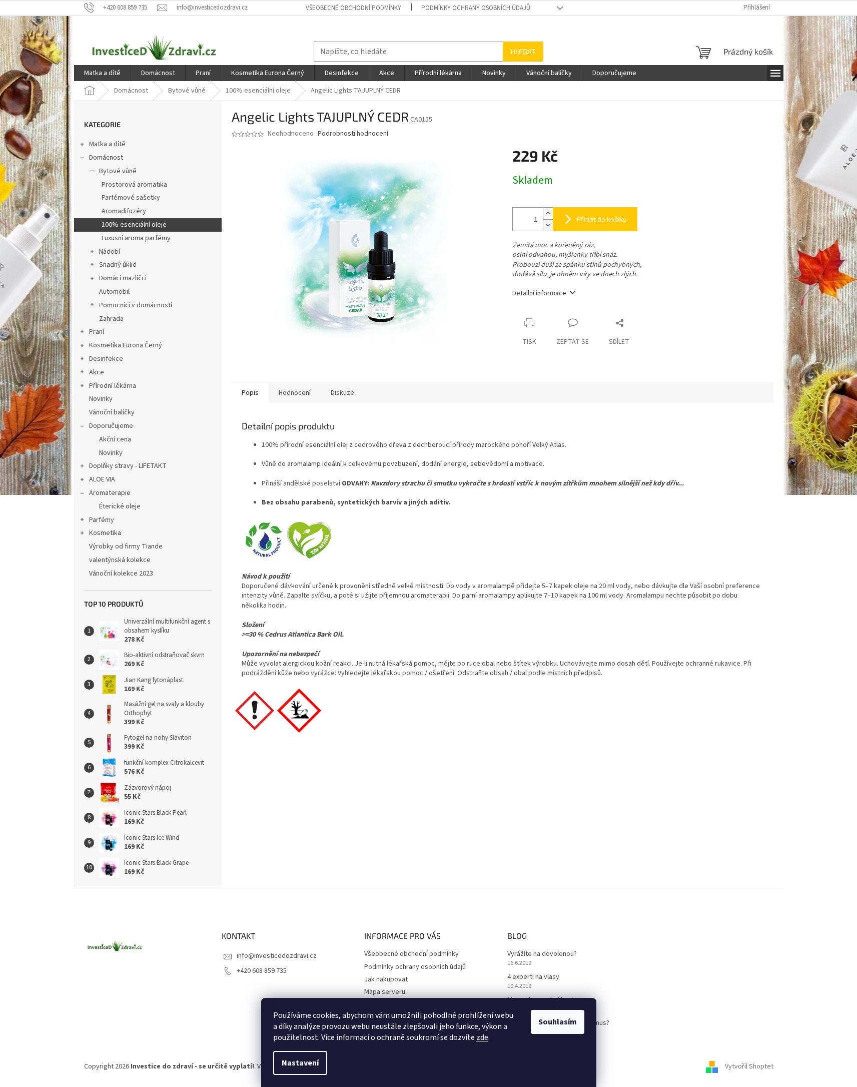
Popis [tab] (250, 393)
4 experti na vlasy (533, 977)
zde (482, 1037)
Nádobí (109, 252)
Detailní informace (539, 293)
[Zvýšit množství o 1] (548, 213)
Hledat (523, 51)
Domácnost (106, 158)
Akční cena (115, 439)
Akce (96, 372)
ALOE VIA (102, 479)
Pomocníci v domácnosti (135, 305)
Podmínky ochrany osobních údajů (475, 8)
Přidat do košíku (602, 219)
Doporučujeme (111, 426)
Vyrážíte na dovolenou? (542, 954)
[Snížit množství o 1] (548, 225)
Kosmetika (105, 533)
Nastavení (300, 1062)
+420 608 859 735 (262, 971)
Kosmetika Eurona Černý (125, 345)
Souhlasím (557, 1021)
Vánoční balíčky (112, 412)
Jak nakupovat (386, 979)
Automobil (114, 292)
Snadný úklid (118, 265)
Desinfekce (106, 359)
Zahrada (111, 319)
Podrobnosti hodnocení (353, 134)
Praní (96, 332)
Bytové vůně (118, 171)
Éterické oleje (120, 506)
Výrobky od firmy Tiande (126, 546)
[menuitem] (102, 73)
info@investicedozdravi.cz (277, 956)
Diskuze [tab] (342, 393)
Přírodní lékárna (112, 386)
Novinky (101, 399)
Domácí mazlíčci (123, 278)
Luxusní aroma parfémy (136, 238)
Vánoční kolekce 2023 (121, 574)
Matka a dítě (107, 144)
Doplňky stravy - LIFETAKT (128, 466)
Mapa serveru (384, 992)
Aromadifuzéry (124, 211)
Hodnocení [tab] (295, 393)
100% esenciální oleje (134, 225)
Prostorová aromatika (134, 185)
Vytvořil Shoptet (749, 1066)
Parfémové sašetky (131, 198)
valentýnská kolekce (120, 560)
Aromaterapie (110, 493)
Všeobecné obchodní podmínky (353, 8)
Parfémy (101, 520)
